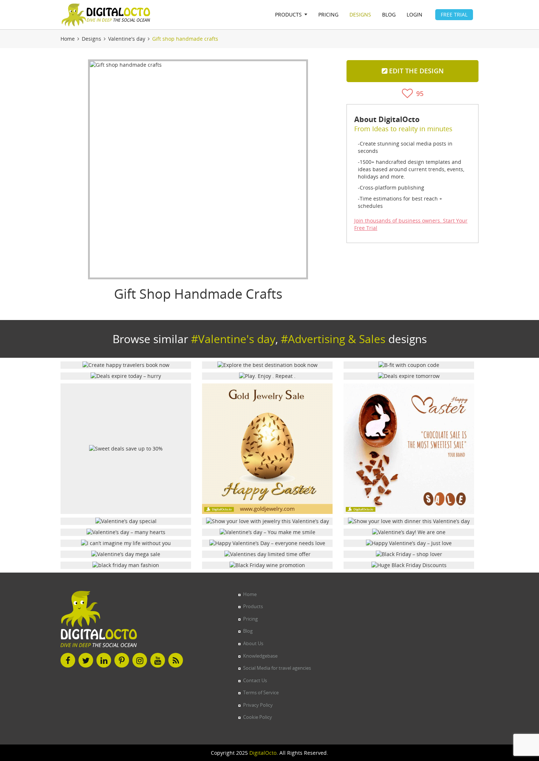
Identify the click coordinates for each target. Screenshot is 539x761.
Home (67, 38)
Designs (91, 38)
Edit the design (415, 70)
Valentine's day (126, 38)
